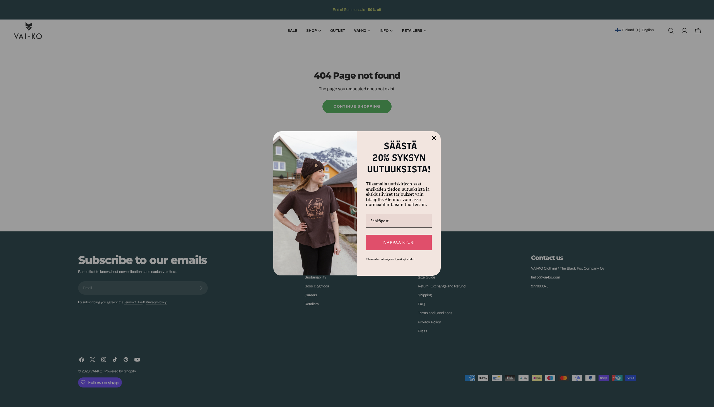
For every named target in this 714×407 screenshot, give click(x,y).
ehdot (410, 259)
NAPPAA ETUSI (399, 242)
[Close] (434, 138)
